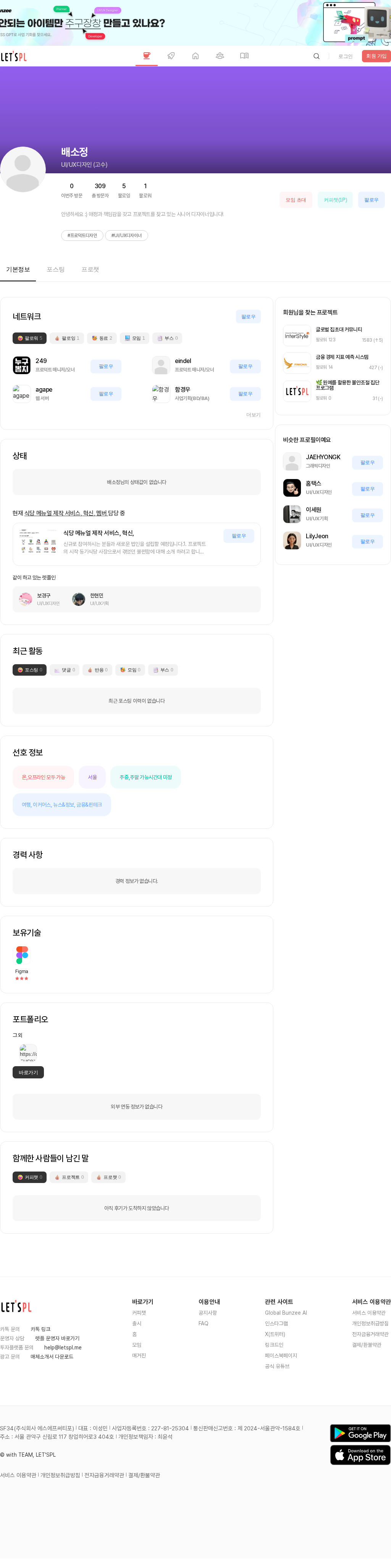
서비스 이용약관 (369, 1313)
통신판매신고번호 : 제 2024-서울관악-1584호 (247, 1428)
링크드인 (274, 1345)
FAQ (203, 1323)
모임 (136, 1345)
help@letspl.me (63, 1347)
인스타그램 (276, 1323)
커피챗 (139, 1313)
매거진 (139, 1355)
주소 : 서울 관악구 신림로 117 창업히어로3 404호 (57, 1436)
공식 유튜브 (277, 1366)
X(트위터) (275, 1334)
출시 (136, 1323)
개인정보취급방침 (370, 1323)
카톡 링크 (40, 1329)
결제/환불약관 (366, 1345)
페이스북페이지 (281, 1355)
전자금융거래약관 (370, 1334)
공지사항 (208, 1313)
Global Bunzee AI (286, 1313)
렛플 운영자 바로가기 (57, 1338)
